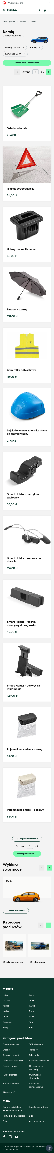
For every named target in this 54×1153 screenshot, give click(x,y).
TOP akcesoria (36, 1044)
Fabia (5, 995)
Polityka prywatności (39, 1107)
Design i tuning (10, 1066)
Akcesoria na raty (37, 1121)
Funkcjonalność (10, 1074)
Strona (26, 72)
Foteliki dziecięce (11, 1083)
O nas (5, 1121)
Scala (31, 995)
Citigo (5, 1016)
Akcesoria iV (9, 1092)
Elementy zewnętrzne (39, 1060)
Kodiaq (6, 1011)
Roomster (7, 1022)
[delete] (23, 47)
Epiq (31, 1027)
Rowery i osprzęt (11, 1055)
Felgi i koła (34, 1055)
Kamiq (6, 1005)
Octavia (6, 1000)
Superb (32, 1000)
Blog (31, 1115)
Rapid (31, 1016)
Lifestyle (6, 1049)
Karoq (32, 1005)
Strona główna (9, 22)
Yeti (31, 1022)
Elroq (5, 1027)
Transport (33, 1049)
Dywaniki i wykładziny (13, 1060)
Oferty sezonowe (11, 1044)
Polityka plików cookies (14, 1115)
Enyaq (32, 1011)
